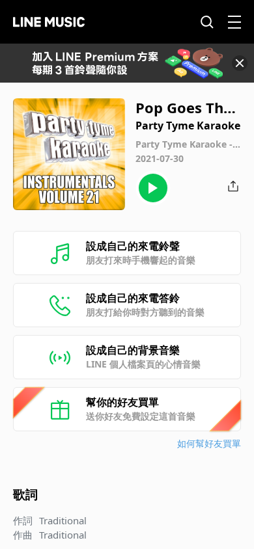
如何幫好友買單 (209, 443)
